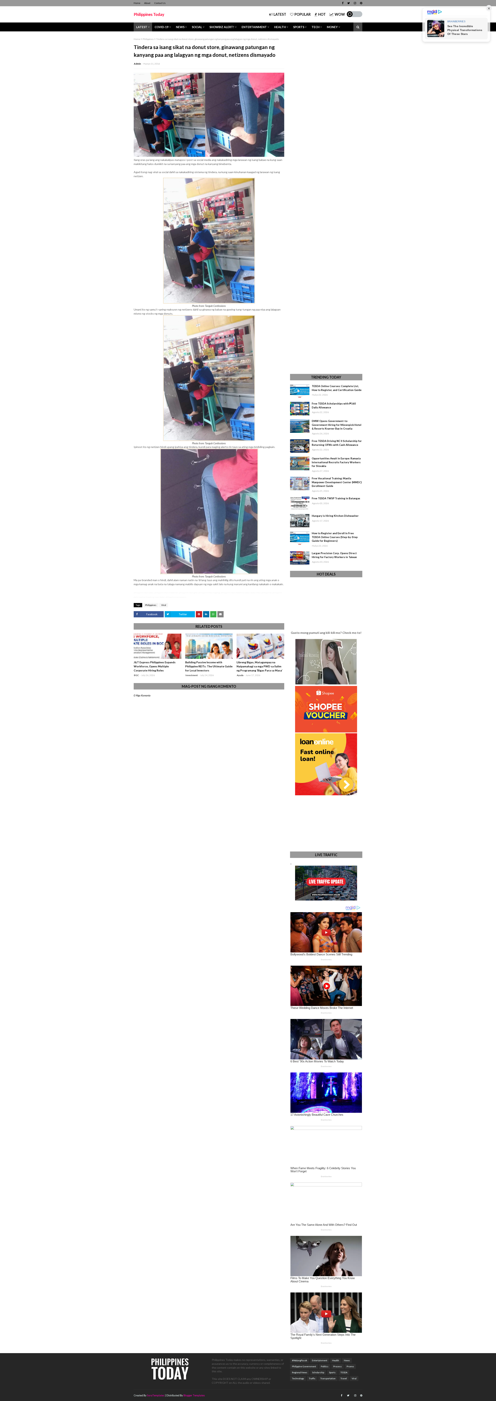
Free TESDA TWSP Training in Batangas (336, 498)
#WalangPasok (299, 1360)
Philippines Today (149, 14)
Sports (332, 1372)
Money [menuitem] (332, 27)
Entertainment (319, 1360)
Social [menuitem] (197, 27)
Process (337, 1366)
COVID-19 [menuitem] (162, 27)
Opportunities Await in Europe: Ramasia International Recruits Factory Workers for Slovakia (336, 462)
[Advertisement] (326, 202)
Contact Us (160, 3)
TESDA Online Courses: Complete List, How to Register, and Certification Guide (337, 388)
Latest (280, 14)
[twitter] (348, 3)
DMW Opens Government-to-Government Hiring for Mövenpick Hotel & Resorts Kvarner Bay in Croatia (336, 424)
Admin (137, 63)
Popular (302, 14)
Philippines (148, 39)
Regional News (299, 1372)
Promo (350, 1366)
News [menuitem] (180, 27)
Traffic (312, 1378)
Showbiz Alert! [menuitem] (221, 27)
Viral (163, 605)
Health (335, 1360)
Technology (298, 1378)
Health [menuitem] (280, 27)
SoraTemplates (155, 1395)
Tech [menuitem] (315, 27)
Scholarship (318, 1372)
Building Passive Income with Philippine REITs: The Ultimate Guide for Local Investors (208, 666)
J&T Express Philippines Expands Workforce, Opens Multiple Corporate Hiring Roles (155, 666)
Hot (322, 14)
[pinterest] (360, 3)
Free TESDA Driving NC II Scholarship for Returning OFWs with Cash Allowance (337, 442)
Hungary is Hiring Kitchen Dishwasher (335, 515)
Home (137, 3)
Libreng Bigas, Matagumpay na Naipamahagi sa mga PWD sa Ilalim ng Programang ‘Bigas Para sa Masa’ (259, 666)
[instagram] (355, 3)
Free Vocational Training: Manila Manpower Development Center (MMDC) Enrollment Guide (337, 482)
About (147, 3)
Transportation (328, 1378)
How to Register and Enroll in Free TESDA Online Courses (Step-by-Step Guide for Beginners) (335, 537)
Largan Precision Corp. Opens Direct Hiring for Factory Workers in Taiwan (334, 555)
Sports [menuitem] (298, 27)
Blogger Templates (194, 1395)
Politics (324, 1366)
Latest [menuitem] (141, 27)
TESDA (343, 1372)
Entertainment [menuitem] (254, 27)
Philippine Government (304, 1366)
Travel (343, 1378)
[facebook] (342, 3)
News (347, 1360)
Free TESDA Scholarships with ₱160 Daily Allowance (334, 405)
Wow (340, 14)
